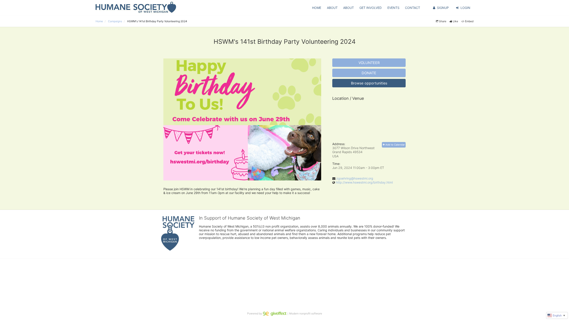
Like (455, 21)
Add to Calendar (395, 144)
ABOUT (332, 8)
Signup (443, 8)
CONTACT (412, 8)
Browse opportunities (369, 83)
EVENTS (393, 8)
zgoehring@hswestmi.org (354, 178)
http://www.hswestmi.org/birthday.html (364, 182)
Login (465, 8)
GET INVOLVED (370, 8)
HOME (316, 8)
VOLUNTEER (369, 62)
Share (442, 21)
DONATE (369, 73)
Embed (469, 21)
